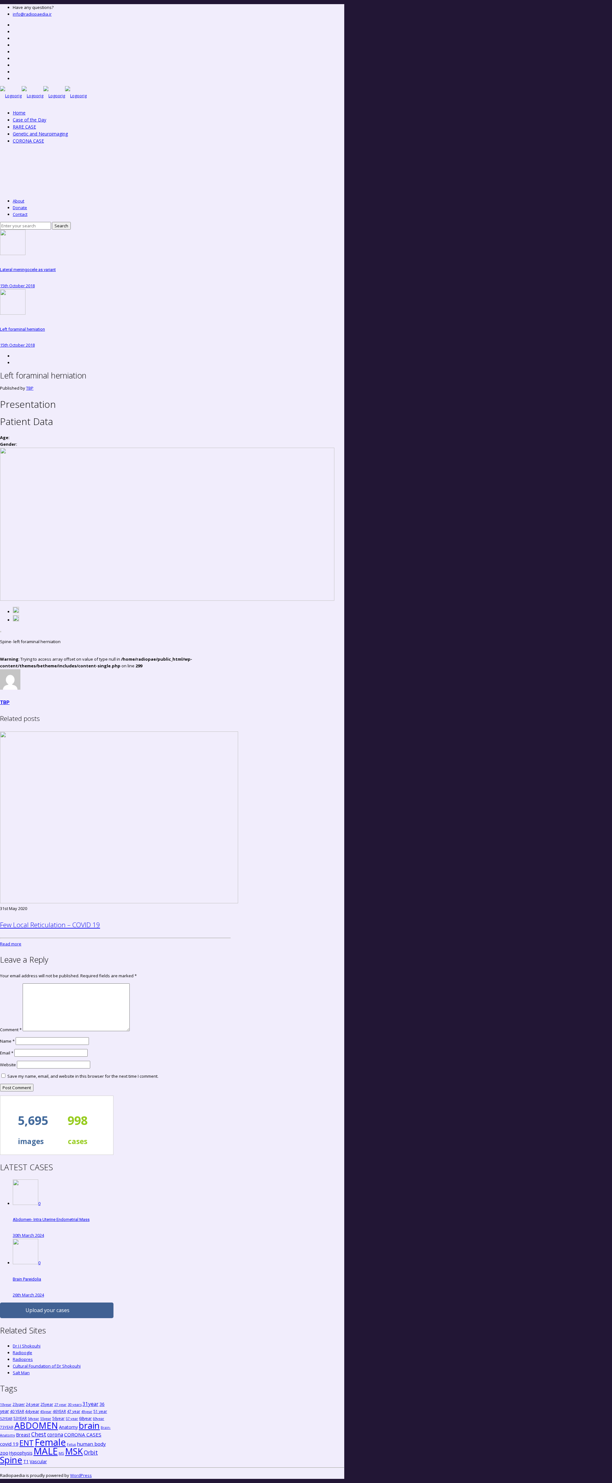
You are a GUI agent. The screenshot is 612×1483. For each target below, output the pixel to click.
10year (5, 1404)
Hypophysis (21, 1453)
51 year (100, 1411)
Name (7, 1041)
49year (86, 1411)
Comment (11, 1029)
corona (55, 1434)
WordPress (81, 1475)
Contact (20, 214)
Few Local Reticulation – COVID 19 (50, 924)
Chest (38, 1434)
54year (33, 1418)
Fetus (71, 1444)
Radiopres (23, 1359)
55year (45, 1418)
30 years (75, 1404)
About (18, 201)
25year (46, 1404)
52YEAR (6, 1418)
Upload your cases (47, 1310)
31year (90, 1403)
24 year (33, 1404)
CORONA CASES (82, 1434)
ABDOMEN (36, 1425)
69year (98, 1418)
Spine (11, 1460)
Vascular (38, 1461)
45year (46, 1411)
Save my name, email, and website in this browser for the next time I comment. (82, 1076)
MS (61, 1453)
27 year (60, 1404)
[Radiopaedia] (43, 95)
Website (8, 1065)
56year (58, 1418)
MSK (74, 1451)
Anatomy (68, 1427)
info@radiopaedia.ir (32, 14)
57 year (72, 1418)
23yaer (18, 1404)
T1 (26, 1461)
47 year (73, 1411)
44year (32, 1411)
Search (61, 226)
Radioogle (22, 1352)
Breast (23, 1434)
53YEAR (20, 1418)
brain (89, 1425)
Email (6, 1053)
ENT (26, 1442)
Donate (20, 207)
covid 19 (9, 1444)
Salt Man (21, 1373)
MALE (45, 1451)
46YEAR (59, 1411)
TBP (29, 388)
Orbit (91, 1452)
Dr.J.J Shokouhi (26, 1346)
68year (85, 1418)
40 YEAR (17, 1411)
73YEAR (6, 1427)
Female (50, 1442)
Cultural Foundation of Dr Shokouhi (47, 1366)
